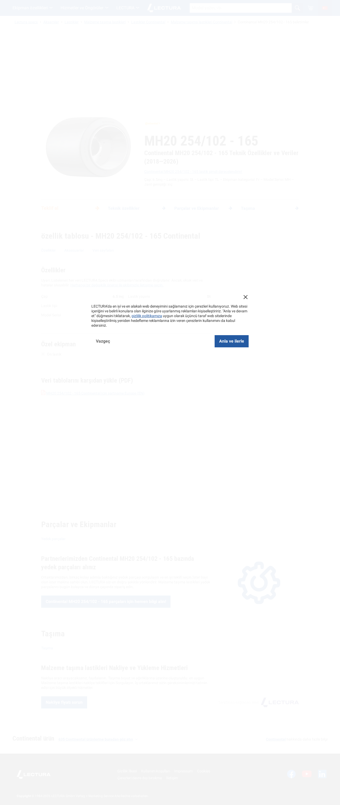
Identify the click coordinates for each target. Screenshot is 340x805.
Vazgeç (103, 341)
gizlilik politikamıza (146, 316)
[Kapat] (245, 297)
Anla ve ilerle (231, 341)
